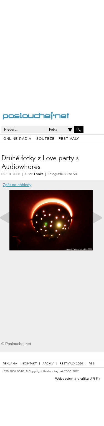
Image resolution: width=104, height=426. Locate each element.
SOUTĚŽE (45, 139)
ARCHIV (48, 363)
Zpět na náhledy (17, 184)
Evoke (39, 174)
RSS (91, 363)
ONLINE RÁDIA (17, 139)
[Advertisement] (52, 52)
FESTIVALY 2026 (71, 363)
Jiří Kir (95, 379)
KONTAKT (30, 363)
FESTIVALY (69, 139)
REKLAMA (10, 363)
